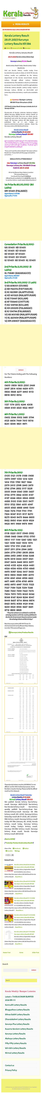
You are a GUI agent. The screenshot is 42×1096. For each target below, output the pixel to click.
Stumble (9, 851)
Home (21, 952)
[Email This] (6, 855)
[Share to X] (11, 855)
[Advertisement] (21, 220)
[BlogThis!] (9, 855)
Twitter (26, 848)
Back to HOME (9, 839)
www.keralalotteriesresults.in (23, 1087)
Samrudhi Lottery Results (16, 1005)
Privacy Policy (11, 1070)
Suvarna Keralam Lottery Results (19, 1029)
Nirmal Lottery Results (14, 1053)
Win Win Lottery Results (15, 1048)
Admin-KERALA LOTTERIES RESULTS (21, 1089)
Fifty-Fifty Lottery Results (15, 1043)
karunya (27, 48)
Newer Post (6, 952)
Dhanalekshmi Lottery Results (18, 1019)
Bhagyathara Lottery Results (17, 1009)
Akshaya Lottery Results (15, 1038)
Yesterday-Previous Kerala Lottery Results (19, 843)
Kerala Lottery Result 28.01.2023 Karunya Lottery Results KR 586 (18, 40)
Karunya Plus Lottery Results (17, 1024)
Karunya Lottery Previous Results (22, 632)
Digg (18, 851)
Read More (18, 877)
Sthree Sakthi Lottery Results (17, 1014)
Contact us (9, 1065)
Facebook (17, 848)
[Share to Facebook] (13, 855)
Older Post (35, 952)
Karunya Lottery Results (15, 1033)
